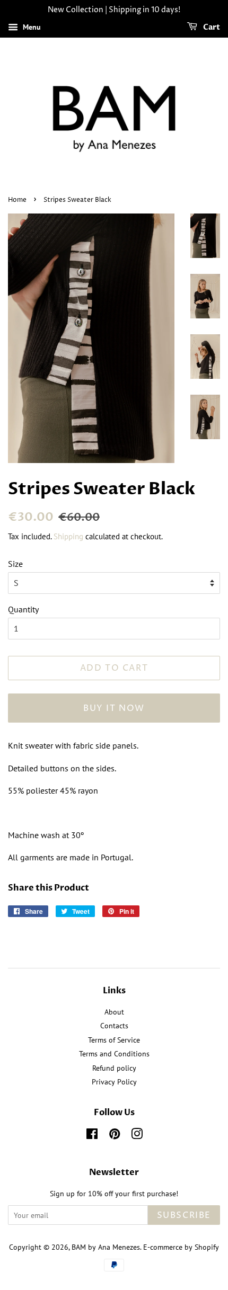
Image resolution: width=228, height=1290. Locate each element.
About (114, 1012)
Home (17, 199)
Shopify (207, 1247)
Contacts (114, 1025)
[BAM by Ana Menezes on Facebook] (92, 1136)
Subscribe (184, 1215)
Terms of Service (114, 1040)
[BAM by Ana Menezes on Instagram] (137, 1136)
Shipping (68, 536)
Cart (210, 27)
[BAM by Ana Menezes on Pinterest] (114, 1136)
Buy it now (114, 708)
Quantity (23, 609)
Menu (31, 27)
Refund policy (114, 1068)
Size (15, 563)
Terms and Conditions (114, 1053)
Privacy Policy (114, 1082)
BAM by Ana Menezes (106, 1247)
